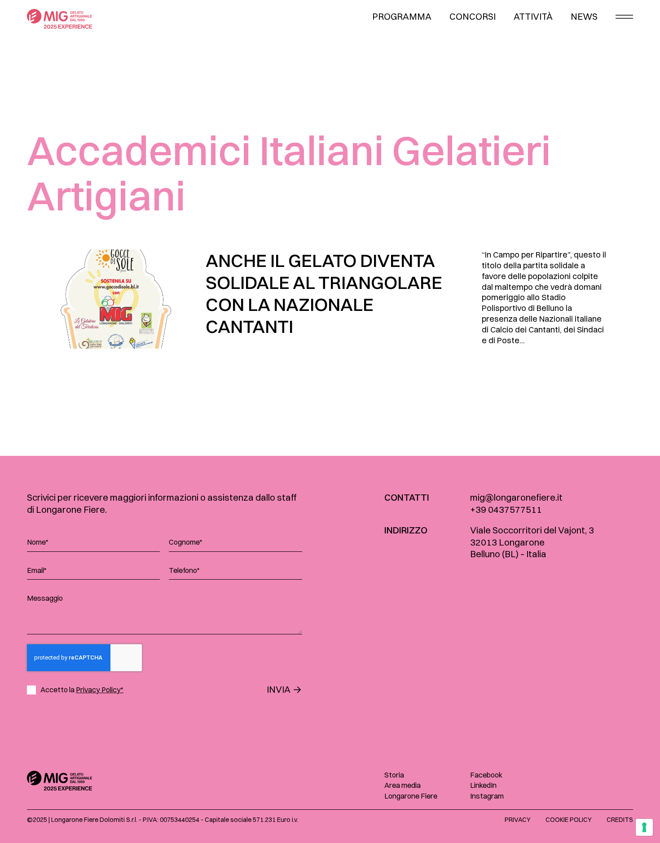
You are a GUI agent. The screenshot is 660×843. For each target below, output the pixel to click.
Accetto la (81, 690)
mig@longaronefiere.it (516, 497)
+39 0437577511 (506, 509)
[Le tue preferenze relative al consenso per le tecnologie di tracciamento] (644, 827)
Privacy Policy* (99, 689)
